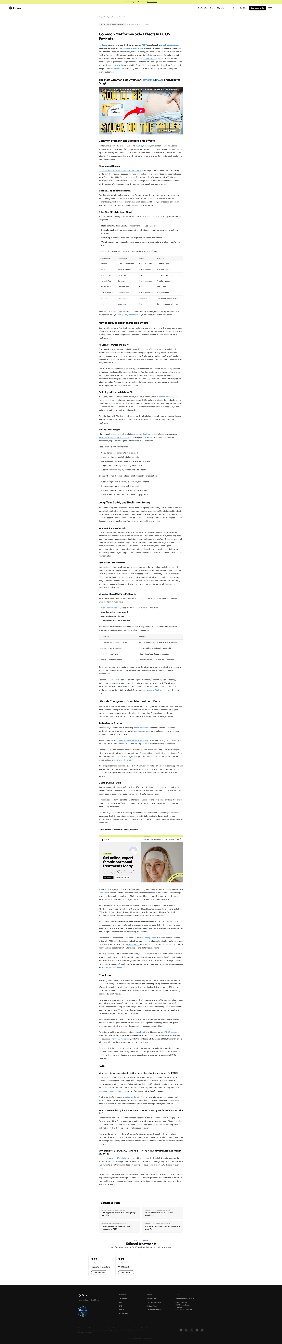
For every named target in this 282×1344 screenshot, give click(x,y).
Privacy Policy (152, 1299)
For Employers (124, 1313)
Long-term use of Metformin (111, 1158)
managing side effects (141, 434)
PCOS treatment (172, 1032)
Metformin (104, 45)
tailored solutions (116, 68)
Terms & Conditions (154, 1302)
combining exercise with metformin (133, 740)
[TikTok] (202, 1330)
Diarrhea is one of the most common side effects (120, 170)
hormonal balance (123, 760)
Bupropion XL (133, 944)
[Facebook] (181, 1330)
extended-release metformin (111, 1091)
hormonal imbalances (121, 1039)
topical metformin (132, 1097)
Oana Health (115, 680)
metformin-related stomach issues (114, 437)
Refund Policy (152, 1306)
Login (269, 8)
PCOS (144, 45)
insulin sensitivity (141, 728)
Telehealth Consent (154, 1310)
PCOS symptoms (143, 146)
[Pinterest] (191, 1330)
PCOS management (147, 938)
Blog (235, 8)
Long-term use (149, 58)
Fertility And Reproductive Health (115, 17)
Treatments (202, 8)
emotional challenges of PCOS (115, 967)
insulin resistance (169, 45)
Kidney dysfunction (110, 608)
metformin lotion (116, 65)
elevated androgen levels (131, 48)
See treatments (152, 2)
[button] (220, 8)
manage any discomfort (128, 315)
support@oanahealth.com (184, 1299)
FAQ (120, 1306)
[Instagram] (186, 1330)
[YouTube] (197, 1330)
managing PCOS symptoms (157, 690)
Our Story (243, 8)
